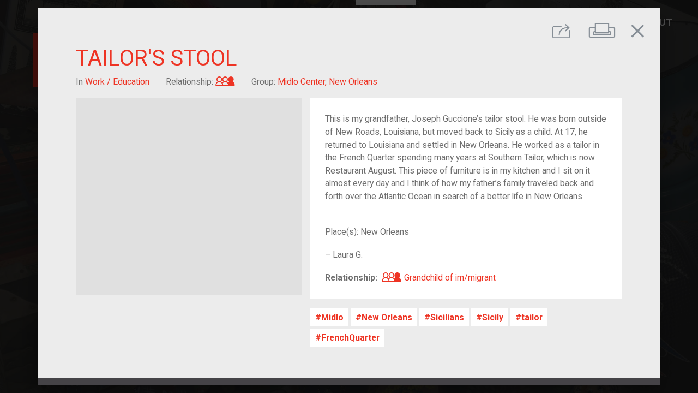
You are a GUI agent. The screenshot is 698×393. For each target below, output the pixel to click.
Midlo (332, 317)
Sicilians (447, 317)
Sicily (492, 317)
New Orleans (387, 317)
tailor (532, 317)
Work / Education (117, 81)
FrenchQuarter (350, 337)
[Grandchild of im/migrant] (225, 81)
